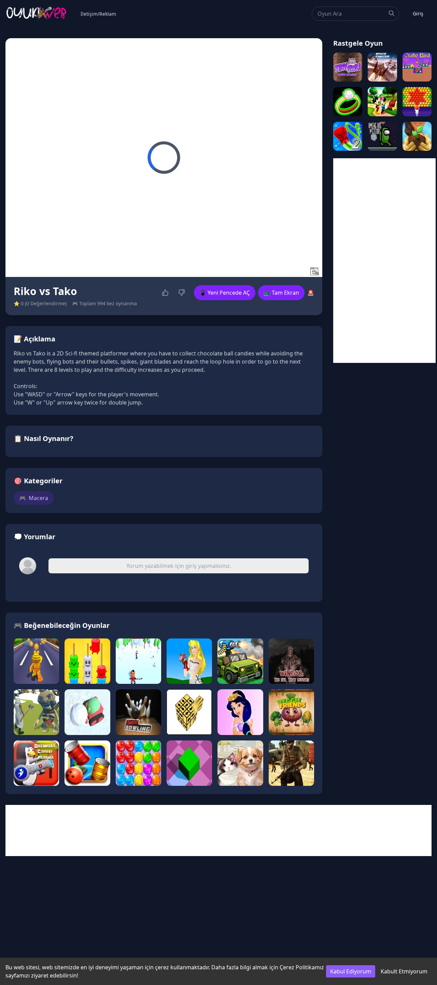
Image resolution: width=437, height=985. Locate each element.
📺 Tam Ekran (281, 292)
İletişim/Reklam (98, 14)
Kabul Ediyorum (350, 971)
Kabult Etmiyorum (404, 971)
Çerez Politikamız (302, 967)
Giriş (418, 13)
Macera (33, 498)
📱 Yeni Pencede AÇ (224, 292)
